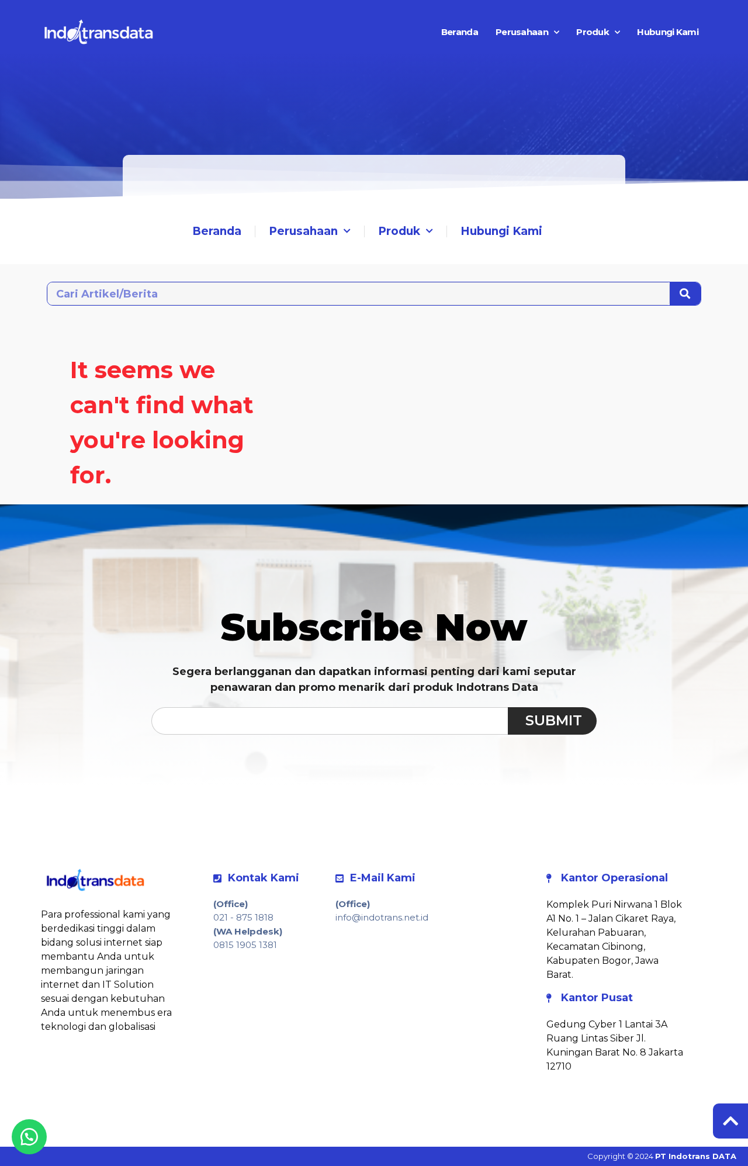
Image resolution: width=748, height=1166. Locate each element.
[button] (29, 1136)
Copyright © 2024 (661, 1156)
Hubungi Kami (667, 31)
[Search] (685, 293)
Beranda (459, 31)
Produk (592, 31)
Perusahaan (522, 31)
